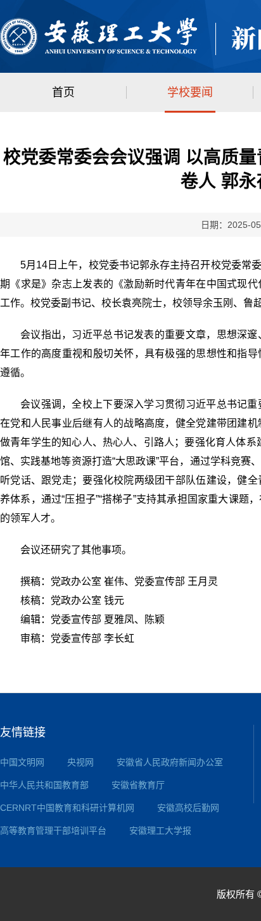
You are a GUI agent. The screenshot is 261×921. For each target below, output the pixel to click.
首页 (63, 92)
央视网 (80, 762)
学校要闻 (190, 92)
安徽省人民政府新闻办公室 (170, 762)
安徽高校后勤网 (188, 808)
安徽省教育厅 (138, 785)
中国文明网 (22, 762)
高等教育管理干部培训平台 (53, 830)
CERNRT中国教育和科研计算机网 (67, 808)
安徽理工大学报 (160, 830)
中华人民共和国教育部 (44, 785)
